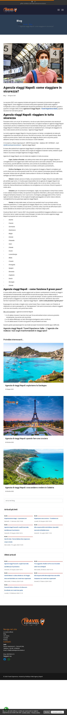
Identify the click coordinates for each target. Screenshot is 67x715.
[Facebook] (32, 1)
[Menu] (58, 9)
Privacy (5, 640)
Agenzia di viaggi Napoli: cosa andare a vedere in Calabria (29, 487)
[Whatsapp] (35, 1)
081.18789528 (25, 3)
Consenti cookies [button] (57, 712)
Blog (4, 95)
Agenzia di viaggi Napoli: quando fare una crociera (26, 438)
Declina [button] (47, 712)
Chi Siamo (6, 636)
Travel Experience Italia (49, 109)
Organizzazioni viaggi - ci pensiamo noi (15, 518)
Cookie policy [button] (26, 712)
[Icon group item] (5, 657)
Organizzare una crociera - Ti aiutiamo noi (46, 518)
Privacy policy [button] (35, 712)
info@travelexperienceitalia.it (38, 3)
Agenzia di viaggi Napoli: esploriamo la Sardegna (25, 385)
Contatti (5, 638)
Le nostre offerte (8, 632)
